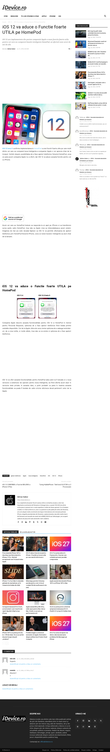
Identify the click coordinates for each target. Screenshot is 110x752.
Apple (44, 16)
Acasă (4, 22)
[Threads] (95, 727)
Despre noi (45, 750)
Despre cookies (86, 750)
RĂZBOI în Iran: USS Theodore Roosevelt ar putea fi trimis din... (97, 53)
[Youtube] (46, 522)
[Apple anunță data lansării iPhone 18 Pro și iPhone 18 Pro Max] (60, 572)
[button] (105, 16)
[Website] (42, 522)
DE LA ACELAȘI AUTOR (27, 532)
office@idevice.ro (46, 742)
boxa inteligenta (33, 476)
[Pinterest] (30, 522)
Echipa (95, 750)
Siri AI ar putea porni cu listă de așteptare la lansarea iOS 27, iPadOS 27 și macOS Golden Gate (60, 609)
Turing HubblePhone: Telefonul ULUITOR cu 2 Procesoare (55, 486)
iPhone (52, 16)
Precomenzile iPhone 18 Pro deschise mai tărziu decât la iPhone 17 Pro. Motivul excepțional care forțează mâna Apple (12, 557)
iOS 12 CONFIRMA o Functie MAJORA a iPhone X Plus (16, 486)
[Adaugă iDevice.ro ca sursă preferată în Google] (36, 218)
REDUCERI (14, 16)
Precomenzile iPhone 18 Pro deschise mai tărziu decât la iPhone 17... (96, 74)
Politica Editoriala (56, 750)
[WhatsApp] (83, 727)
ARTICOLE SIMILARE (10, 532)
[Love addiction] (91, 208)
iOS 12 (10, 22)
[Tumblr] (34, 522)
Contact (101, 750)
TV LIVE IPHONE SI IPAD (30, 16)
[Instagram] (23, 522)
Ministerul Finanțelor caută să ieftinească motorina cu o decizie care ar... (97, 43)
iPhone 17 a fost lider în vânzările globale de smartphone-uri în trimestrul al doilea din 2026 (12, 583)
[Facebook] (19, 522)
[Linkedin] (27, 522)
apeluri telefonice (16, 476)
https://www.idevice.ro (23, 500)
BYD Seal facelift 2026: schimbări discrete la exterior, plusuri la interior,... (97, 33)
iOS (59, 16)
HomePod (37, 148)
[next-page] (7, 643)
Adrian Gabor (11, 49)
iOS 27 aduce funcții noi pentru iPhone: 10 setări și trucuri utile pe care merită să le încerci (36, 555)
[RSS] (95, 721)
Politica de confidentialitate (71, 750)
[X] (38, 522)
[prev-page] (3, 643)
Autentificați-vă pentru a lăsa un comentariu (25, 664)
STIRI (6, 16)
